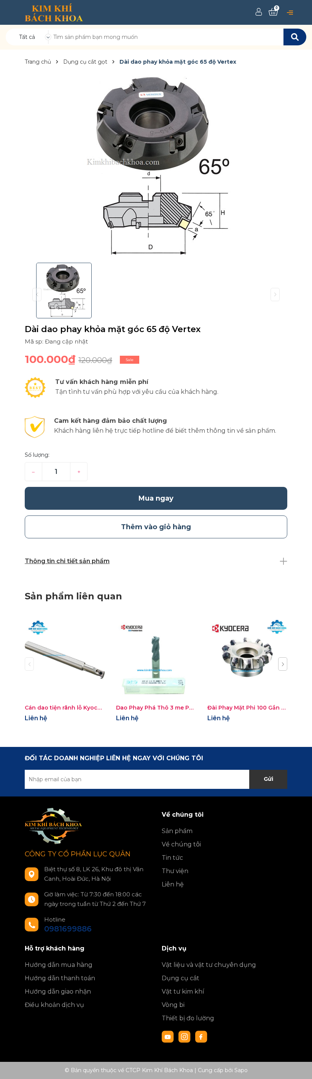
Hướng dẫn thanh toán (60, 978)
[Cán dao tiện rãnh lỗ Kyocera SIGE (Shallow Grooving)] (65, 660)
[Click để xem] (156, 165)
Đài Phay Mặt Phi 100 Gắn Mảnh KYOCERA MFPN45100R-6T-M (247, 707)
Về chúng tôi (181, 844)
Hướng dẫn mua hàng (58, 964)
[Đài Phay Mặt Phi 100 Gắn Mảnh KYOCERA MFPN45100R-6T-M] (247, 660)
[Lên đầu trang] (298, 1065)
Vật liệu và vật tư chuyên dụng (209, 964)
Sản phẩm (177, 831)
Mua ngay (156, 498)
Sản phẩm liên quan (73, 596)
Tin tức (172, 857)
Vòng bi (173, 1004)
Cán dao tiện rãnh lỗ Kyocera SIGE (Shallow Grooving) (65, 707)
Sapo (241, 1070)
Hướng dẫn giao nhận (58, 991)
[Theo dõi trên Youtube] (168, 1036)
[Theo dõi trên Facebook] (201, 1036)
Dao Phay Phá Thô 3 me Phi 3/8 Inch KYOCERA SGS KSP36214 (156, 707)
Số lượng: (37, 454)
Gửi (268, 779)
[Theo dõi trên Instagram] (185, 1036)
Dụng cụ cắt (180, 978)
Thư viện (175, 871)
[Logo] (54, 11)
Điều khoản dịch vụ (54, 1004)
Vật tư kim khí (183, 991)
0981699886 (68, 928)
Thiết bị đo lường (188, 1018)
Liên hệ (173, 884)
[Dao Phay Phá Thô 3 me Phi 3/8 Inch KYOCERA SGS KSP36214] (156, 660)
